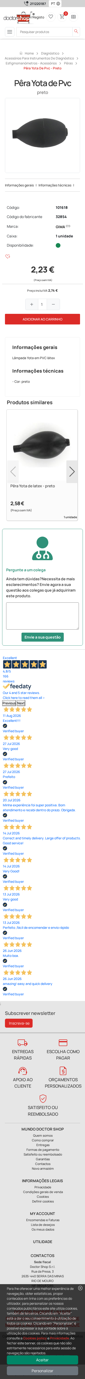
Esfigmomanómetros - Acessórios (31, 63)
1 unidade (64, 236)
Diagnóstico (50, 53)
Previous (9, 703)
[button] (59, 3)
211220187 (38, 3)
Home (26, 53)
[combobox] (52, 3)
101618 (62, 207)
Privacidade (59, 1338)
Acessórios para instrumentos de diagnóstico (39, 58)
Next (21, 703)
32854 (61, 216)
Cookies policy (35, 1338)
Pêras (68, 63)
